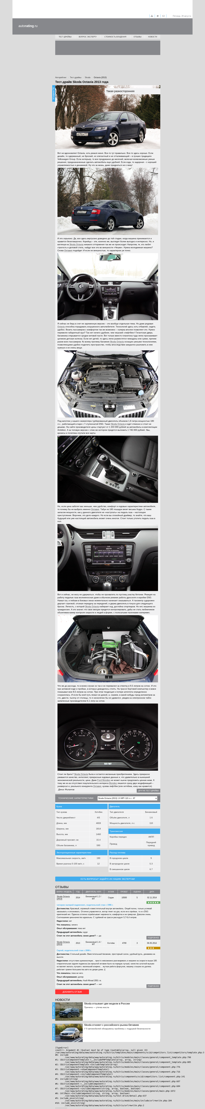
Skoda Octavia (76, 244)
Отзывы (138, 37)
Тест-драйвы (65, 37)
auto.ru (28, 26)
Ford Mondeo (103, 780)
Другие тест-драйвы (148, 791)
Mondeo (113, 783)
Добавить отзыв (72, 992)
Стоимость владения (115, 37)
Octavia (61, 326)
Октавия (68, 250)
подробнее (153, 938)
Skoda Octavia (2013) (63, 897)
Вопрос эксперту (88, 37)
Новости (152, 37)
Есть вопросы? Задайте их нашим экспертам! (108, 879)
